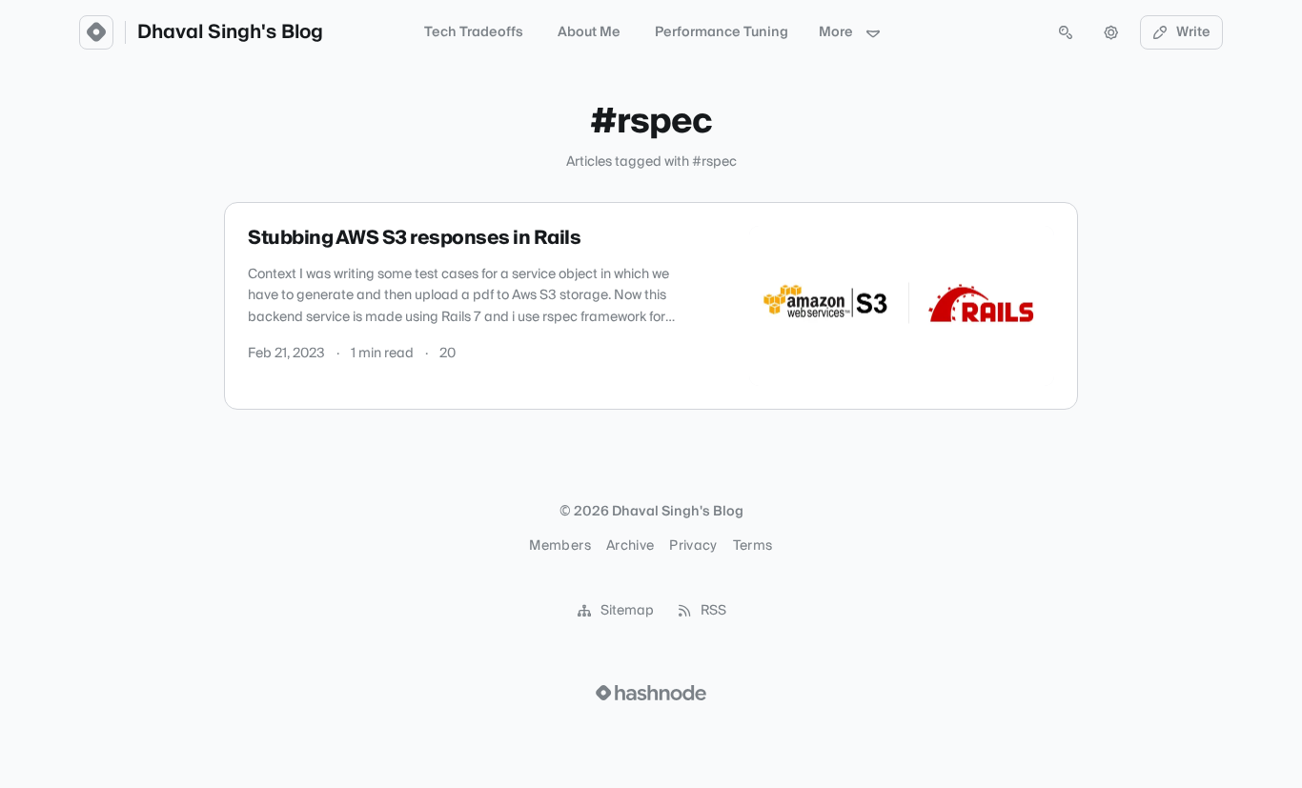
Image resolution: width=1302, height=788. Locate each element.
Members (559, 546)
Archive (630, 546)
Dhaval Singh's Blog (230, 32)
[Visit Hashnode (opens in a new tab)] (651, 693)
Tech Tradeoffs (473, 32)
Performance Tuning (721, 32)
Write (1193, 32)
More (836, 32)
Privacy (693, 546)
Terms (753, 546)
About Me (589, 32)
